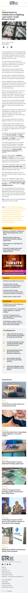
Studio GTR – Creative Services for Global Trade (12, 576)
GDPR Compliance (6, 583)
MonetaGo (15, 214)
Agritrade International (16, 207)
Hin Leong (19, 210)
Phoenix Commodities (14, 216)
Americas (4, 458)
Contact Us (4, 569)
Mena (3, 545)
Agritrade (7, 207)
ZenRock (11, 222)
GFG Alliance (15, 209)
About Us (4, 567)
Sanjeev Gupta (10, 218)
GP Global (22, 209)
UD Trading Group (12, 220)
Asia (3, 516)
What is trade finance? (7, 572)
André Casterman (6, 209)
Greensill (4, 210)
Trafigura (4, 220)
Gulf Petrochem (11, 210)
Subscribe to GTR (6, 571)
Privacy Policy (5, 581)
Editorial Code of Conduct (7, 587)
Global (3, 10)
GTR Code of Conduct (7, 585)
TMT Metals (17, 218)
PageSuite (9, 591)
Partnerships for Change (7, 574)
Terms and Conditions (6, 579)
